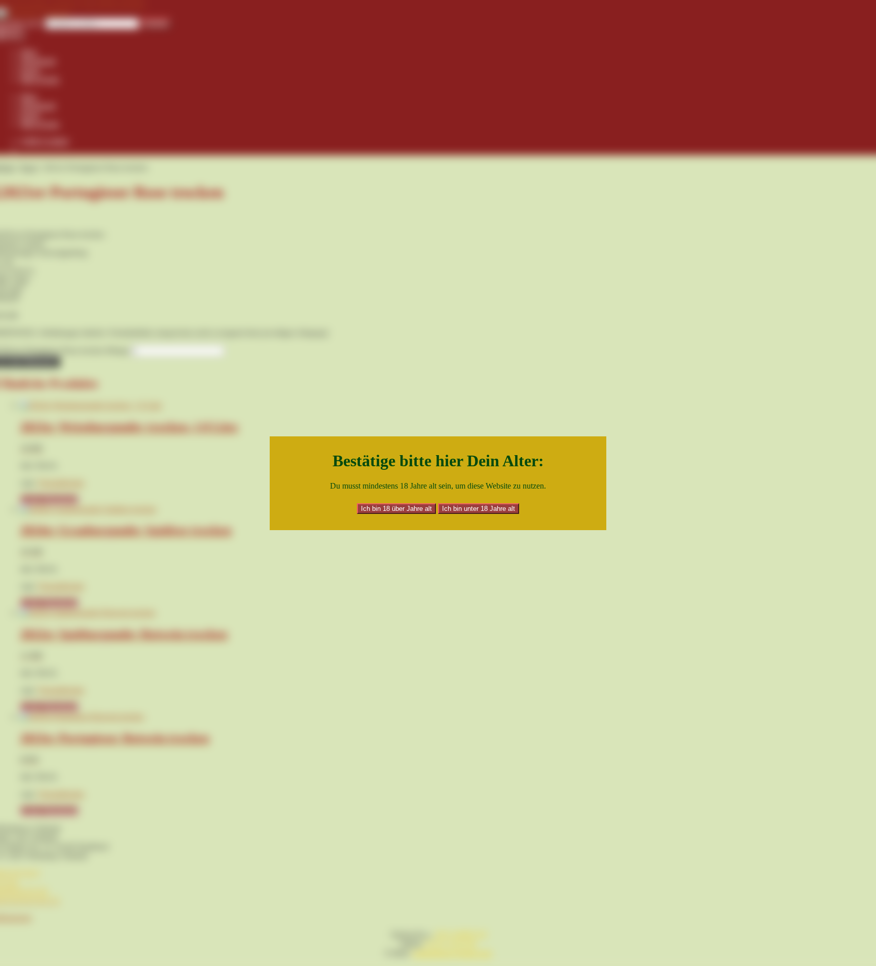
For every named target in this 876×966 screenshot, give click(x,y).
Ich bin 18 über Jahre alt (396, 508)
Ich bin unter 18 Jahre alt (478, 508)
